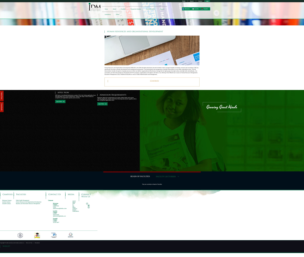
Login (207, 1)
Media (183, 1)
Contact (200, 1)
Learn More (101, 104)
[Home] (95, 6)
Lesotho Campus (6, 202)
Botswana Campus (6, 200)
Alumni (191, 1)
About (114, 9)
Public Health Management (22, 200)
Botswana (187, 8)
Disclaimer (37, 242)
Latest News (74, 201)
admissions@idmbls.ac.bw (60, 208)
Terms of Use (29, 242)
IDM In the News (74, 205)
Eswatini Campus (6, 203)
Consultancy (108, 14)
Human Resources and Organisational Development (28, 202)
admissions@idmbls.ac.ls (59, 216)
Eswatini (206, 8)
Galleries (75, 208)
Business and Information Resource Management (28, 203)
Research (162, 9)
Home (106, 9)
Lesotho (197, 8)
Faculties (123, 9)
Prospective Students (136, 9)
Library (117, 14)
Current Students (150, 9)
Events (74, 210)
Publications (76, 211)
